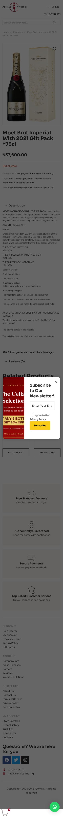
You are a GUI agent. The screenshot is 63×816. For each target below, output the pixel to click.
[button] (55, 807)
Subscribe (40, 425)
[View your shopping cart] (4, 812)
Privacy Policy (38, 419)
